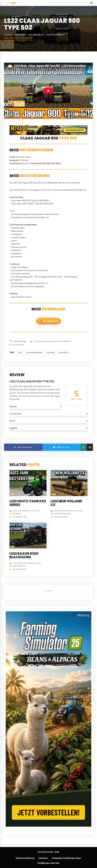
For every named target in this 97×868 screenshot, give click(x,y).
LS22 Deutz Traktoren (21, 511)
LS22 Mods (52, 341)
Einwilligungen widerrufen (48, 863)
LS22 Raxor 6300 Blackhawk (23, 555)
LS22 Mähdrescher (61, 511)
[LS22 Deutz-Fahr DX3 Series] (28, 483)
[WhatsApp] (84, 447)
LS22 (20, 352)
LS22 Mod (50, 352)
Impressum (43, 858)
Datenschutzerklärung (25, 858)
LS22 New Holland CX (66, 503)
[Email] (90, 447)
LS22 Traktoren (15, 514)
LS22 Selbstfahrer (64, 341)
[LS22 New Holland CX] (70, 483)
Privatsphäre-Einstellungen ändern (66, 858)
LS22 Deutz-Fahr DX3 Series (27, 503)
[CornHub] (11, 3)
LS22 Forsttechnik (40, 341)
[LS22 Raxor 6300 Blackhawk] (28, 535)
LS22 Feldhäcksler (34, 352)
